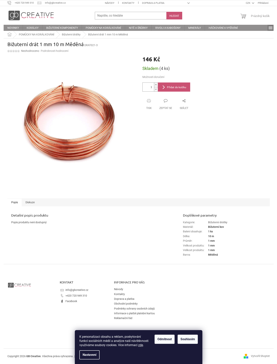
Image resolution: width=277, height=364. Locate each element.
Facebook (71, 301)
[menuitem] (13, 28)
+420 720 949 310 (76, 295)
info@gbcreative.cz (76, 289)
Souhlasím (187, 339)
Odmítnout (164, 339)
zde (140, 345)
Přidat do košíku (176, 87)
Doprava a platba (153, 3)
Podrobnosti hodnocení (54, 50)
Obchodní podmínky (126, 303)
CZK (248, 3)
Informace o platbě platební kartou (134, 313)
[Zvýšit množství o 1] (156, 85)
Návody (109, 3)
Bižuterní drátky (217, 222)
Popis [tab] (14, 202)
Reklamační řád (123, 318)
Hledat (174, 15)
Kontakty (128, 3)
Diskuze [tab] (30, 202)
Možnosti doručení (153, 76)
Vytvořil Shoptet (260, 356)
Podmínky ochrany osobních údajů (134, 308)
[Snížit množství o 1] (156, 89)
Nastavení (89, 355)
